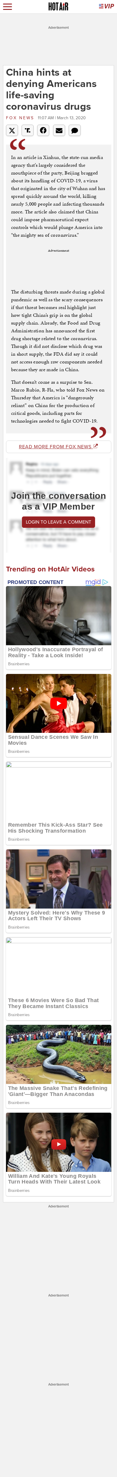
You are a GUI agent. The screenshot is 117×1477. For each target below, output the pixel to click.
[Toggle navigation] (7, 6)
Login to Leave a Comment (58, 522)
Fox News (21, 117)
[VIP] (106, 6)
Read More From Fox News (56, 447)
